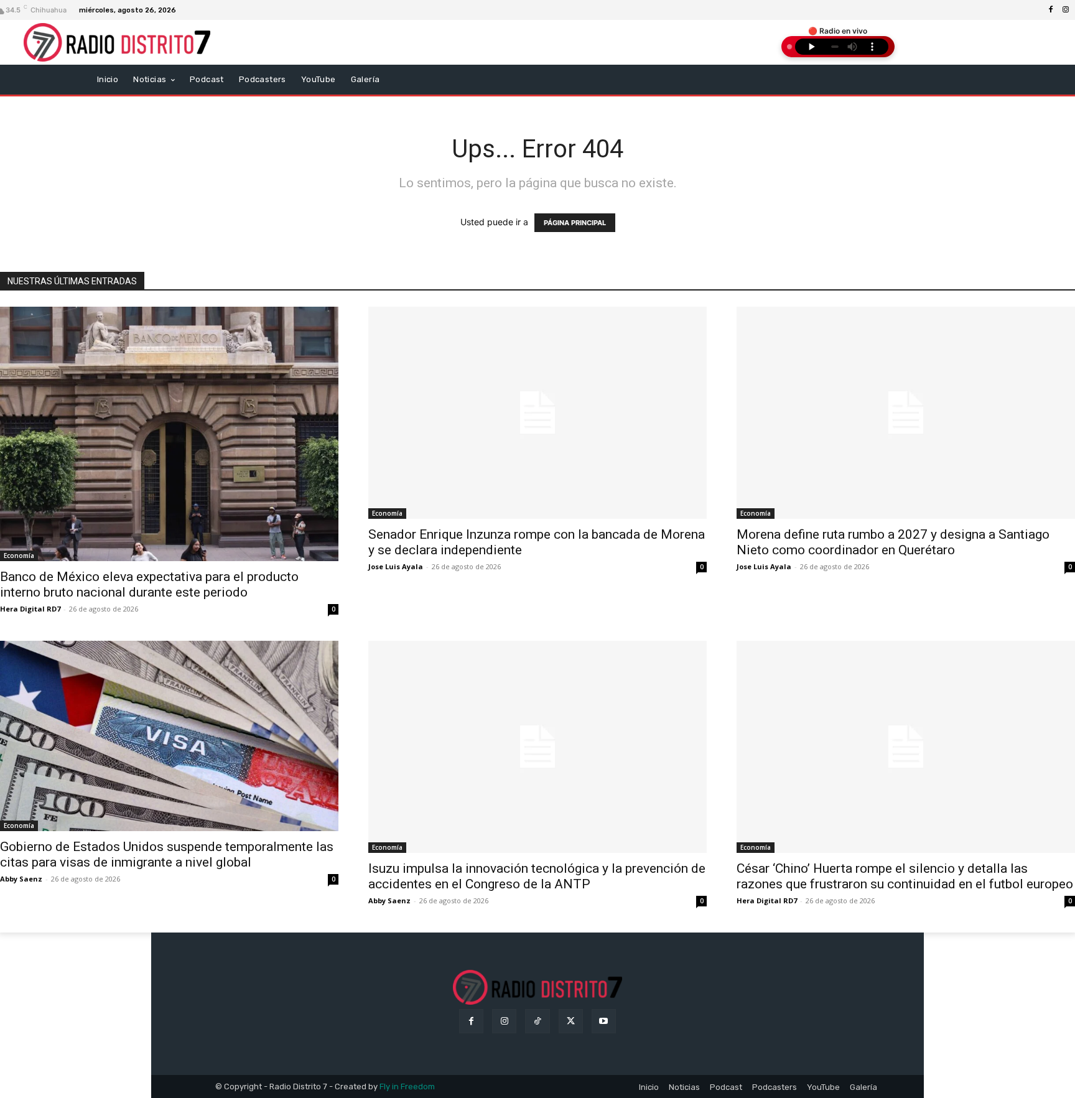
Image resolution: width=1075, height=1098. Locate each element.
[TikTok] (537, 1021)
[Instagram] (1065, 9)
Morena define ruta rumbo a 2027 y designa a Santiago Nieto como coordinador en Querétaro (893, 542)
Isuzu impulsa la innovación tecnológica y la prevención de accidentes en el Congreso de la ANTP (536, 876)
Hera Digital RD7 (30, 608)
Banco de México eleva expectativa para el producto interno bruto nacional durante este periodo (149, 584)
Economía (19, 555)
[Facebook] (1050, 9)
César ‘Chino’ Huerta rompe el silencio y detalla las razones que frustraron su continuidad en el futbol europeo (905, 876)
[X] (571, 1021)
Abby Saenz (21, 878)
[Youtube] (604, 1021)
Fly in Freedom (407, 1086)
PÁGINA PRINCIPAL (575, 222)
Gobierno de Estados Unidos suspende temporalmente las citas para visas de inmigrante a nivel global (166, 854)
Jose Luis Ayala (395, 566)
